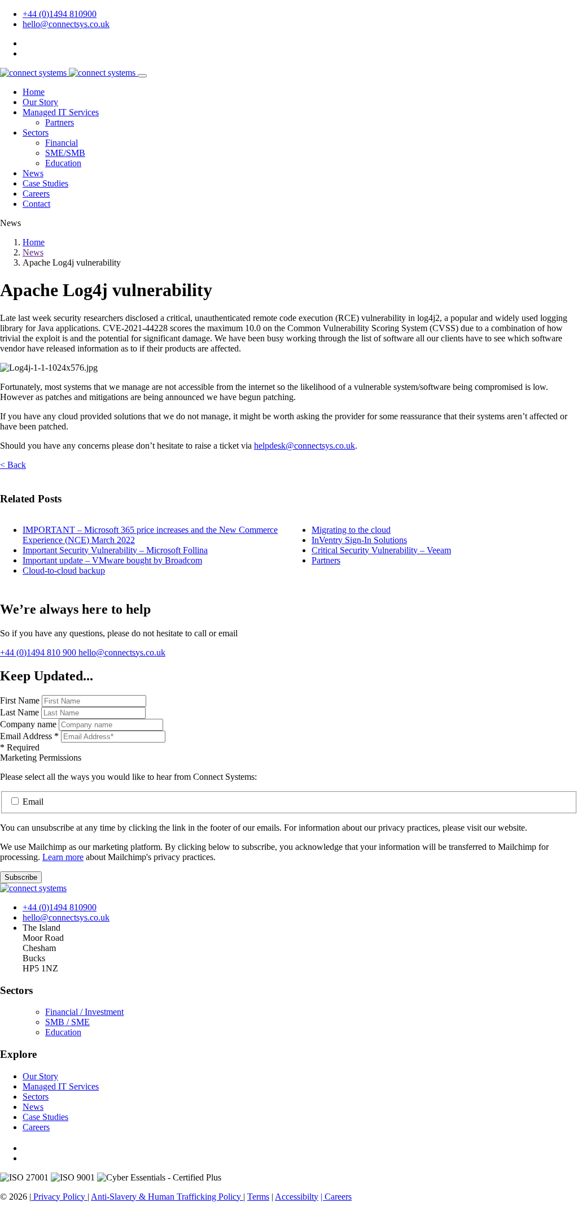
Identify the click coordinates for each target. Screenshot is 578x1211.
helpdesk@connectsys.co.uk (304, 445)
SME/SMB (65, 153)
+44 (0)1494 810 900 (39, 652)
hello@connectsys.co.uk (66, 24)
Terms (258, 1196)
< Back (13, 465)
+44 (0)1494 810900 (60, 14)
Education (63, 163)
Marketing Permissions (40, 757)
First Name (21, 700)
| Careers (336, 1196)
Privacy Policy (59, 1196)
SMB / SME (67, 1022)
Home (34, 92)
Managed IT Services (61, 112)
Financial (61, 142)
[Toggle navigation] (142, 75)
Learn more (63, 857)
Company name (28, 724)
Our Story (40, 102)
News (33, 173)
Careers (36, 193)
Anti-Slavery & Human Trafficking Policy (167, 1196)
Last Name (20, 712)
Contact (36, 204)
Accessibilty (296, 1196)
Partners (59, 122)
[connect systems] (69, 72)
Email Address (29, 736)
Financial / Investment (84, 1012)
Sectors (36, 132)
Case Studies (45, 183)
